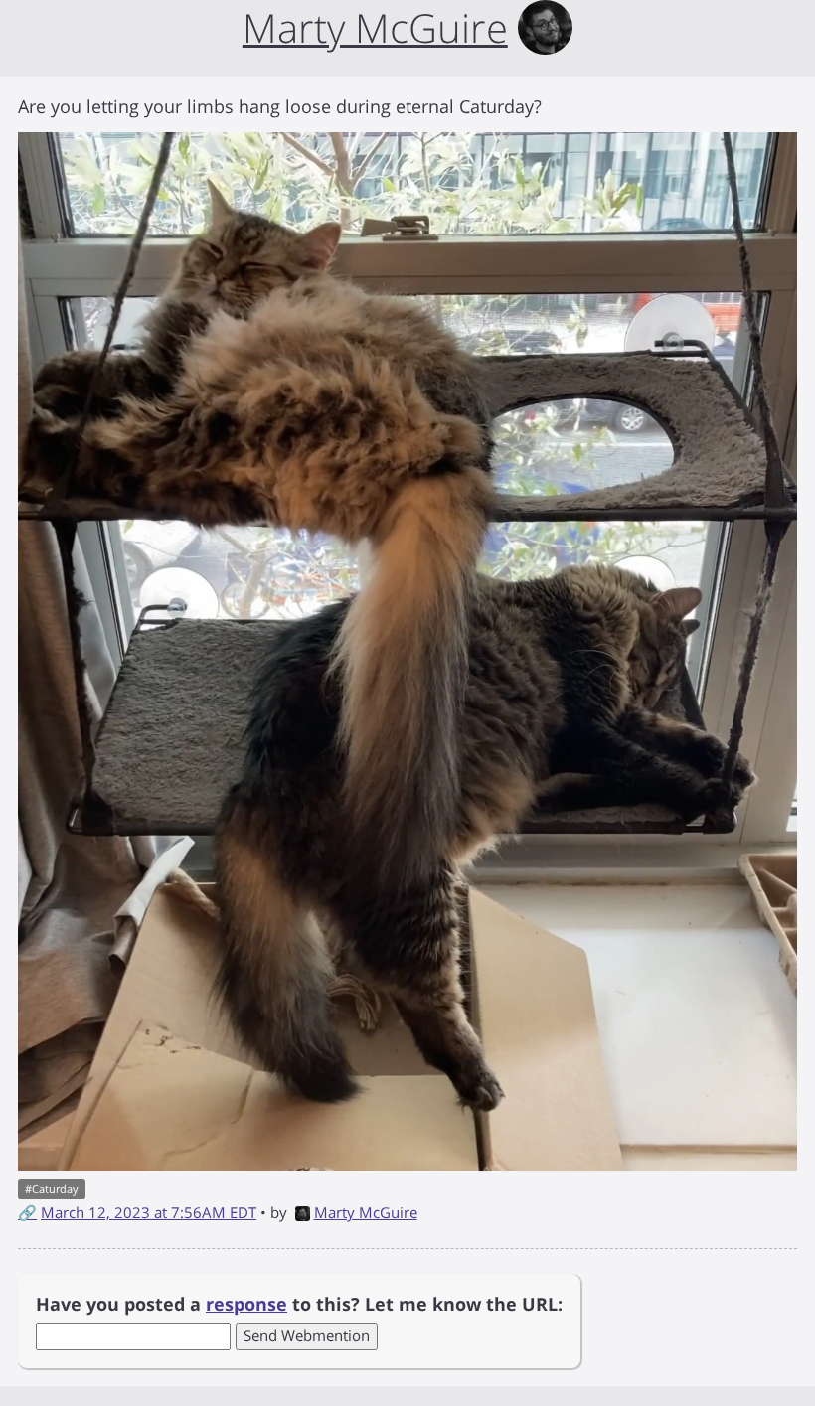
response (246, 1304)
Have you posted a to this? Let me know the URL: (299, 1304)
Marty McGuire (365, 1212)
